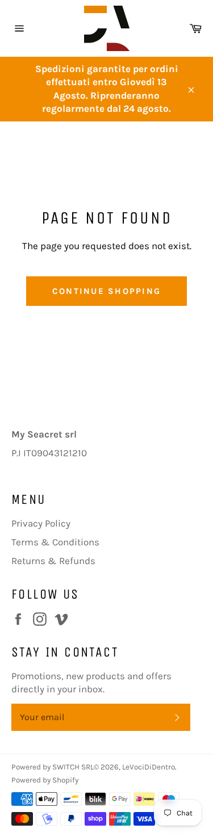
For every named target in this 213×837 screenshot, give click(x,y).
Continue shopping (106, 291)
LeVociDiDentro (148, 767)
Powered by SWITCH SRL (52, 767)
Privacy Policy (40, 523)
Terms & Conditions (55, 542)
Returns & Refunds (53, 560)
